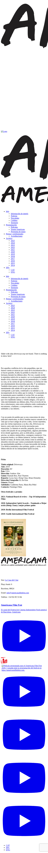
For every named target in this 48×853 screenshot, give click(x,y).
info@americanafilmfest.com (18, 593)
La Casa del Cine (11, 580)
